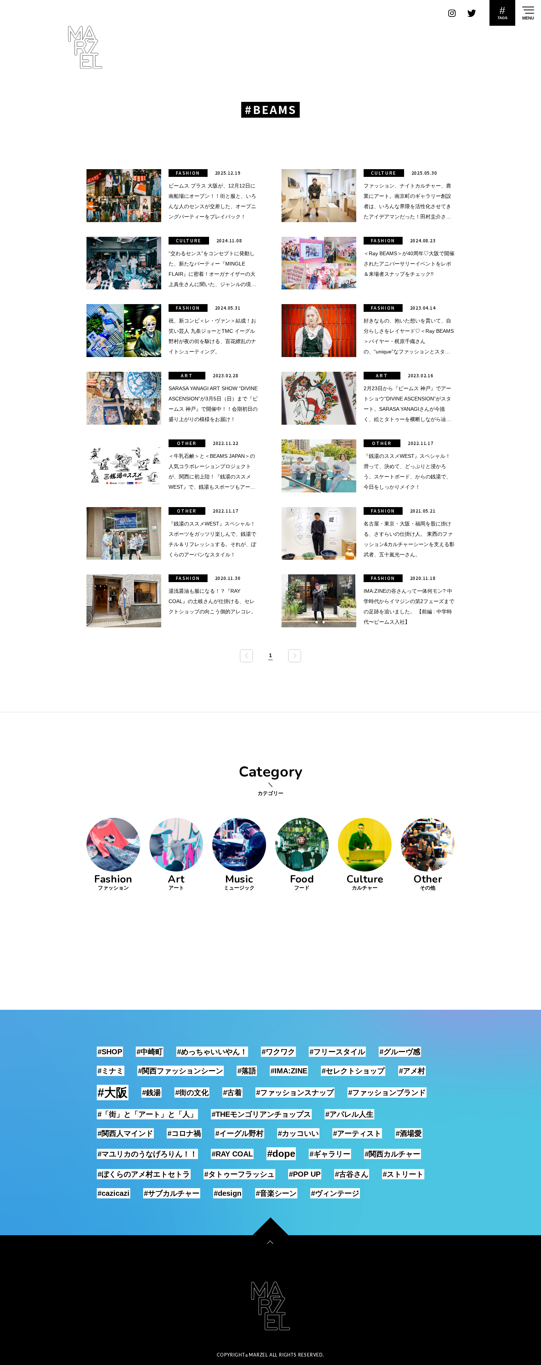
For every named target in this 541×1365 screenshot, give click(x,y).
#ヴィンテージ (335, 1193)
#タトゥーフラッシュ (239, 1174)
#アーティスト (357, 1133)
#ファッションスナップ (295, 1092)
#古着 (232, 1092)
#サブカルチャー (171, 1193)
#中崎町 (150, 1052)
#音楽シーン (276, 1193)
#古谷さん (351, 1174)
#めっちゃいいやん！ (212, 1052)
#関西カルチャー (392, 1154)
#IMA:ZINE (288, 1071)
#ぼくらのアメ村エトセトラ (144, 1174)
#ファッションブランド (387, 1092)
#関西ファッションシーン (180, 1071)
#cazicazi (114, 1193)
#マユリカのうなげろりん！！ (147, 1154)
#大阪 (113, 1092)
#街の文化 (192, 1092)
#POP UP (305, 1174)
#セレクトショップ (353, 1071)
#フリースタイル (337, 1052)
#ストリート (403, 1174)
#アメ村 (412, 1071)
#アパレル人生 (349, 1114)
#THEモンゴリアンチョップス (261, 1114)
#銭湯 (151, 1092)
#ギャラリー (330, 1154)
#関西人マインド (125, 1133)
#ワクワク (278, 1052)
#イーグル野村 (239, 1133)
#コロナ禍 (184, 1133)
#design (227, 1193)
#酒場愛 (409, 1133)
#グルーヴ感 (399, 1052)
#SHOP (110, 1052)
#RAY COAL (232, 1154)
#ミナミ (111, 1071)
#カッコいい (298, 1133)
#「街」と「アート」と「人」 (147, 1114)
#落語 (246, 1071)
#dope (281, 1153)
